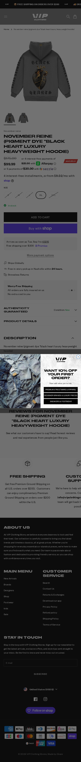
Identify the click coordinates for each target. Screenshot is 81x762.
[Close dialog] (78, 357)
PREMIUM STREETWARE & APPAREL (60, 389)
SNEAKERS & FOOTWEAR (61, 401)
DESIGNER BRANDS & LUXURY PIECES (60, 395)
